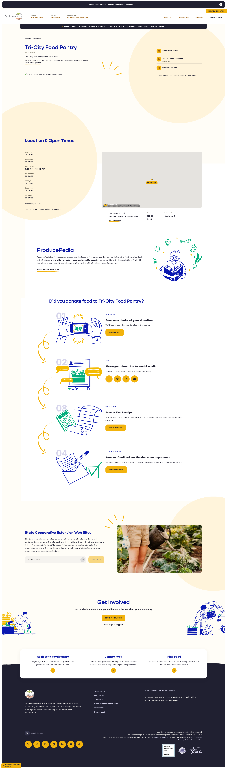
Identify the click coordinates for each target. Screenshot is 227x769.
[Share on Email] (134, 378)
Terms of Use (196, 740)
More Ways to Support (113, 625)
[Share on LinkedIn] (126, 378)
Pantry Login (216, 18)
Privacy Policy (184, 740)
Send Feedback (116, 470)
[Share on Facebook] (109, 378)
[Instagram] (45, 744)
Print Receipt (115, 428)
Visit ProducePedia (48, 269)
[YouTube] (70, 744)
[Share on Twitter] (117, 378)
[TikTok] (79, 744)
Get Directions (115, 220)
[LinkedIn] (62, 744)
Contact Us (99, 708)
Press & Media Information (106, 704)
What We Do (99, 691)
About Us (98, 700)
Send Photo (114, 332)
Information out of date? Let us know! (12, 765)
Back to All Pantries (33, 39)
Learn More (191, 75)
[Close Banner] (220, 4)
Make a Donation (217, 11)
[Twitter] (28, 744)
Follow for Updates (33, 63)
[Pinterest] (53, 744)
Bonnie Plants (196, 737)
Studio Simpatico (160, 737)
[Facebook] (36, 744)
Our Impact (99, 696)
